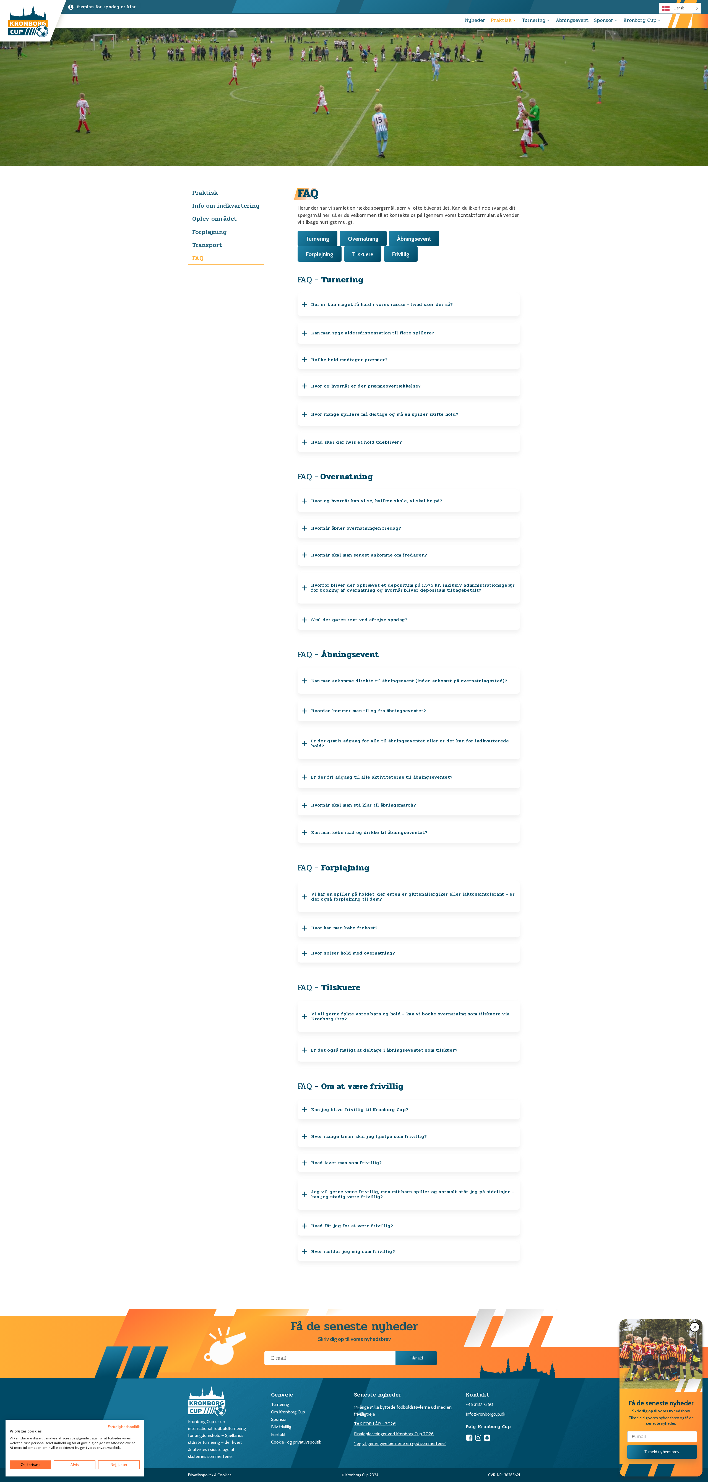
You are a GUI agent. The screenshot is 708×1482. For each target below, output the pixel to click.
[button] (695, 1327)
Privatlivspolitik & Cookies (209, 1474)
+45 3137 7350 (479, 1404)
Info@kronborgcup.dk (485, 1414)
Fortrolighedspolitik (124, 1426)
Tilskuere (362, 254)
